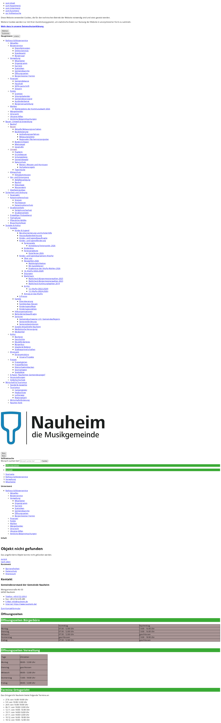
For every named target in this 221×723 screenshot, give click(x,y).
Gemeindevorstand (23, 98)
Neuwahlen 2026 (31, 261)
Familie (18, 299)
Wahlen (13, 106)
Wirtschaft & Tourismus (16, 382)
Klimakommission (23, 174)
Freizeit (13, 359)
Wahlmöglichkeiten (37, 263)
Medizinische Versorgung (26, 329)
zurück (4, 559)
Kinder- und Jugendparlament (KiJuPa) (36, 256)
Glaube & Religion (23, 347)
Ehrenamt (14, 352)
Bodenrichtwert (22, 142)
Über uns (28, 258)
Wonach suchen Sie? (10, 461)
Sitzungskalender (22, 96)
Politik (13, 91)
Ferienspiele (29, 243)
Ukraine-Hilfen (16, 116)
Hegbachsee (20, 392)
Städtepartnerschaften (25, 349)
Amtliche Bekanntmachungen (23, 119)
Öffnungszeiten (21, 73)
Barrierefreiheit (12, 568)
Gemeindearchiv (22, 71)
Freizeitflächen (21, 364)
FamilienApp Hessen (28, 304)
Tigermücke (20, 169)
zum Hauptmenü (13, 5)
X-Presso (23, 296)
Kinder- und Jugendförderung (32, 240)
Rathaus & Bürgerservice (17, 40)
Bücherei (19, 337)
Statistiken (19, 68)
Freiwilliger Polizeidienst (21, 215)
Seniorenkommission (28, 324)
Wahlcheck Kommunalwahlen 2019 (44, 283)
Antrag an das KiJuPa (33, 293)
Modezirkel (20, 331)
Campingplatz (21, 390)
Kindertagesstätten (28, 309)
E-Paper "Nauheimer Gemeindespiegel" (27, 375)
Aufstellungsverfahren (29, 134)
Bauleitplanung (21, 131)
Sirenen (18, 200)
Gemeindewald (21, 159)
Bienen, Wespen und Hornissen (33, 164)
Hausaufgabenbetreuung (30, 235)
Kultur (13, 334)
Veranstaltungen (17, 377)
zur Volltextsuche (13, 13)
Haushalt (19, 83)
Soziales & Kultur (13, 225)
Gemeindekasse (22, 81)
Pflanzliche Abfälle (18, 220)
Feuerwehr (15, 195)
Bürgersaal (20, 55)
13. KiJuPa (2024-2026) (38, 291)
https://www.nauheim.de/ (21, 604)
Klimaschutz (15, 172)
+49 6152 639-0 (16, 596)
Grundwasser (21, 154)
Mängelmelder (16, 111)
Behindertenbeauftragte (26, 314)
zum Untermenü (13, 8)
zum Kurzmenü (12, 10)
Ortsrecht (14, 114)
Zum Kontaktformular (10, 608)
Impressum (11, 573)
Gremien (19, 93)
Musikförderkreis (22, 342)
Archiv (27, 286)
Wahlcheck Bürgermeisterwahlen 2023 (46, 281)
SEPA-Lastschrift (22, 86)
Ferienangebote (31, 250)
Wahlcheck (29, 276)
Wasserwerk (20, 187)
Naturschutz (20, 162)
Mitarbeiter (20, 61)
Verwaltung (15, 58)
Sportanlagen (21, 369)
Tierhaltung (15, 218)
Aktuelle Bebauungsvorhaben (28, 129)
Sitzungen (28, 273)
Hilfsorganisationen (23, 311)
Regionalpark (21, 397)
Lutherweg (19, 395)
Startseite (10, 474)
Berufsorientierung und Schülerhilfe (35, 233)
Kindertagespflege (27, 306)
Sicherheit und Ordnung (16, 192)
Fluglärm (19, 152)
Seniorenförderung (28, 321)
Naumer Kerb (16, 402)
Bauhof (13, 124)
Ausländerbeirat (22, 101)
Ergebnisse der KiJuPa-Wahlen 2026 (44, 268)
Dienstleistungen (22, 48)
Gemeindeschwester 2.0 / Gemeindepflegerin (39, 319)
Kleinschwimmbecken (24, 367)
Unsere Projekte (26, 357)
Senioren (19, 316)
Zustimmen (5, 33)
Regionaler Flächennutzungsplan (34, 139)
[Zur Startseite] (53, 450)
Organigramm (21, 63)
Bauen (13, 126)
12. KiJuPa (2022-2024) (38, 288)
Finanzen (14, 78)
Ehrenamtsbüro (22, 354)
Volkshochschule (17, 380)
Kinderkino (29, 248)
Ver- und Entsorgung (19, 177)
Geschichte (20, 339)
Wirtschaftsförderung (20, 400)
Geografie (19, 147)
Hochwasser (20, 202)
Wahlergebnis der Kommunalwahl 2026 (32, 109)
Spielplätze (20, 372)
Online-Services (22, 50)
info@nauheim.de (17, 601)
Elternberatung (26, 301)
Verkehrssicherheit (23, 210)
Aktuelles (14, 43)
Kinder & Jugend (22, 230)
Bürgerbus (19, 344)
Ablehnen (5, 31)
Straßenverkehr (17, 207)
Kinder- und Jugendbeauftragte (33, 238)
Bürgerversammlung (24, 104)
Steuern (18, 88)
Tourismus (15, 387)
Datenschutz (11, 571)
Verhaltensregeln (27, 167)
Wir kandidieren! (36, 266)
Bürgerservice (16, 45)
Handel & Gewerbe (18, 385)
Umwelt (13, 149)
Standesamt (20, 53)
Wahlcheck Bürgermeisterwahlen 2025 (46, 278)
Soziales (13, 228)
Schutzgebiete (21, 157)
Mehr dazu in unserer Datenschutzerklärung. (22, 26)
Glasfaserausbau (17, 190)
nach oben (5, 561)
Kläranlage (19, 185)
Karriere (18, 66)
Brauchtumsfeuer (18, 223)
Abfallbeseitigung (22, 180)
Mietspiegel (20, 144)
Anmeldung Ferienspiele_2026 (42, 245)
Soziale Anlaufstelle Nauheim (28, 326)
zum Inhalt (10, 3)
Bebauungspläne (26, 136)
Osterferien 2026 (36, 253)
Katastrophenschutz (19, 197)
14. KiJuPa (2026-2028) (34, 271)
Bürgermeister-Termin (25, 76)
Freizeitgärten (21, 362)
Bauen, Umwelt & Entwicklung (19, 121)
